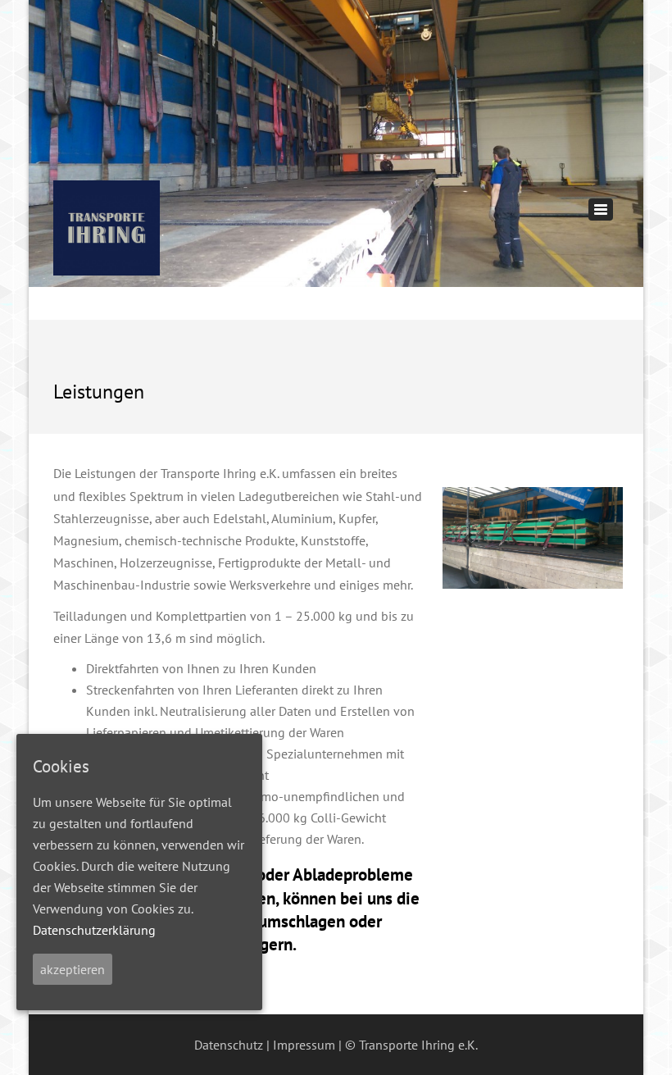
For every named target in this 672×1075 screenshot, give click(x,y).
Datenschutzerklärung (94, 930)
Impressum (304, 1044)
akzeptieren (72, 969)
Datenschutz (228, 1044)
